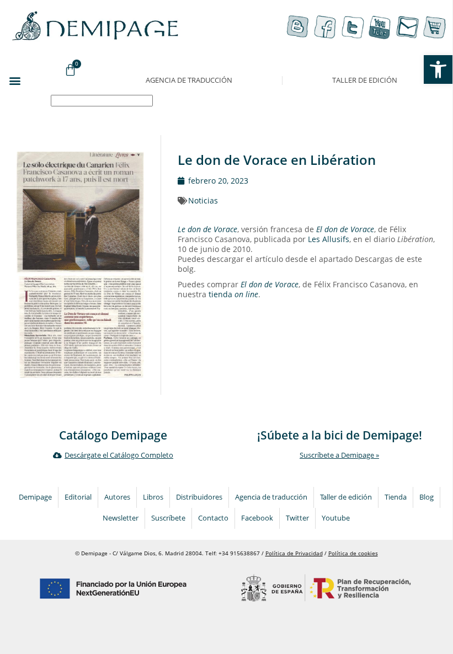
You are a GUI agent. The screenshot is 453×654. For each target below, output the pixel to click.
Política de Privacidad (294, 553)
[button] (15, 80)
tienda (233, 294)
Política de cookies (353, 553)
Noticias (203, 200)
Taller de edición (364, 80)
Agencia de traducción (189, 80)
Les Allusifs (328, 239)
